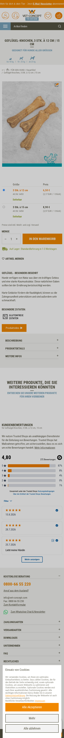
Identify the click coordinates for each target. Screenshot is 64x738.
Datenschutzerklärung (15, 695)
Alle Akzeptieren (32, 707)
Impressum (40, 700)
